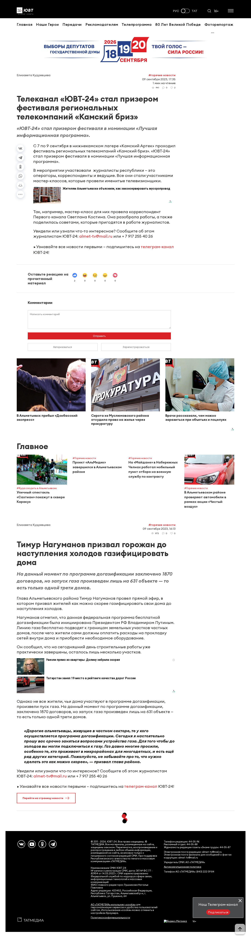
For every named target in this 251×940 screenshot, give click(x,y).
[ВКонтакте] (20, 148)
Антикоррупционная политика (182, 866)
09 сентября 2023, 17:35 (158, 79)
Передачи (72, 24)
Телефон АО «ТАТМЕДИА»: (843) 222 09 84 (189, 871)
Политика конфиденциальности (110, 917)
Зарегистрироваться (136, 347)
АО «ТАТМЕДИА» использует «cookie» (113, 904)
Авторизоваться (62, 346)
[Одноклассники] (20, 166)
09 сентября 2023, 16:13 (159, 528)
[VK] (21, 844)
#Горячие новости (161, 75)
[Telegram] (20, 157)
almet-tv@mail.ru (95, 236)
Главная (24, 24)
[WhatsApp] (20, 176)
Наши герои (47, 24)
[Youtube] (32, 844)
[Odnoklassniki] (42, 844)
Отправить (99, 335)
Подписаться (218, 912)
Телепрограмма (137, 24)
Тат (194, 11)
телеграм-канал (157, 246)
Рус (176, 11)
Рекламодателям (101, 24)
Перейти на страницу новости (43, 798)
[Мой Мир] (20, 185)
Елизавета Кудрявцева (33, 75)
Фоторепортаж (219, 24)
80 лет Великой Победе (178, 24)
